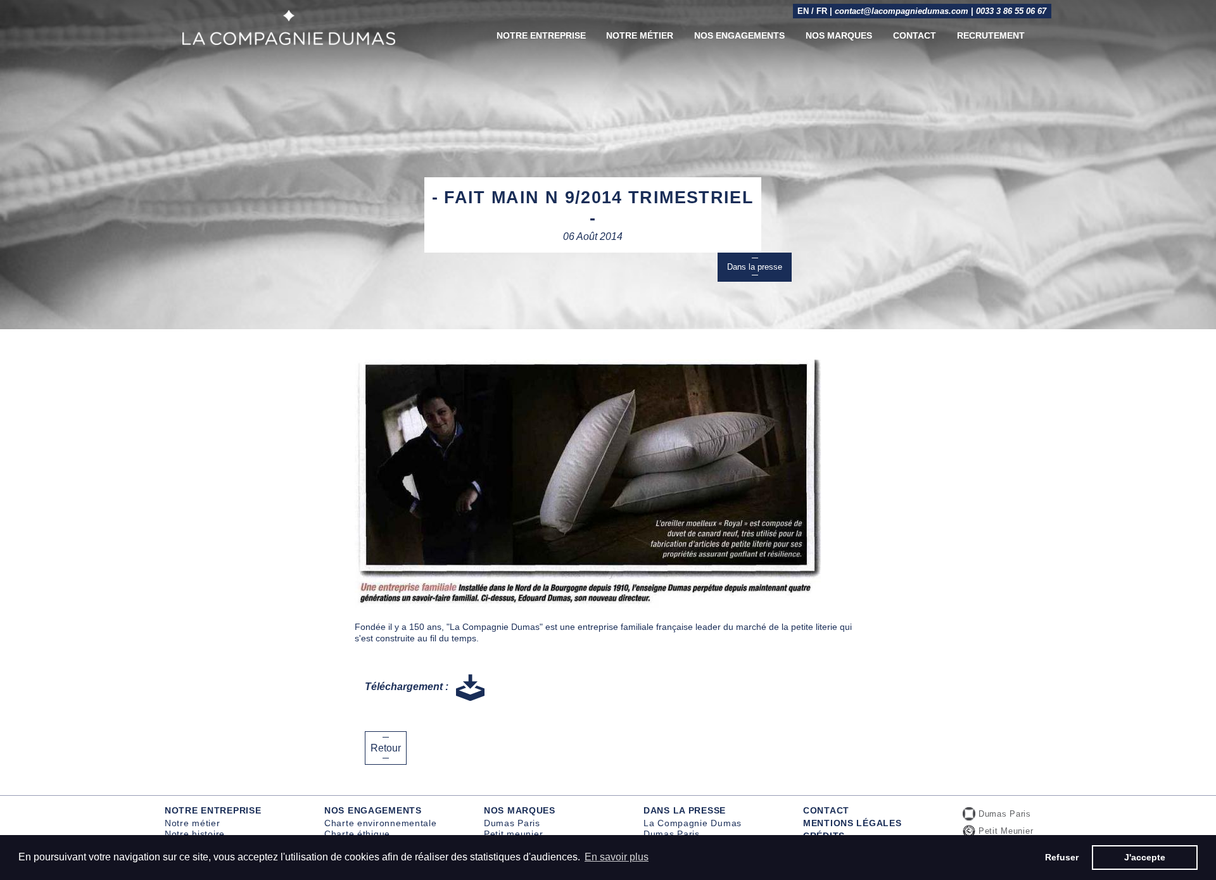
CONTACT (826, 810)
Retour (385, 748)
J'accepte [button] (1144, 857)
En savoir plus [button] (617, 857)
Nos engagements (739, 35)
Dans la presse (754, 267)
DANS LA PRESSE (684, 810)
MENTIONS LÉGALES (852, 823)
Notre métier (639, 35)
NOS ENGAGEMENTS (373, 810)
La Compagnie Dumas (692, 823)
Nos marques (839, 35)
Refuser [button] (1062, 857)
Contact (914, 35)
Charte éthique (357, 834)
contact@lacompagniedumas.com (901, 11)
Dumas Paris (512, 823)
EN (803, 11)
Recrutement (991, 35)
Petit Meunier (1005, 831)
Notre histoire (195, 834)
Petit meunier (513, 834)
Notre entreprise (541, 35)
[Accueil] (288, 27)
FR (821, 11)
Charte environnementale (380, 823)
